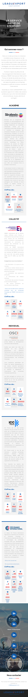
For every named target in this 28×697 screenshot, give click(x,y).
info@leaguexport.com (14, 685)
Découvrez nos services (10, 560)
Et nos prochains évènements (12, 564)
